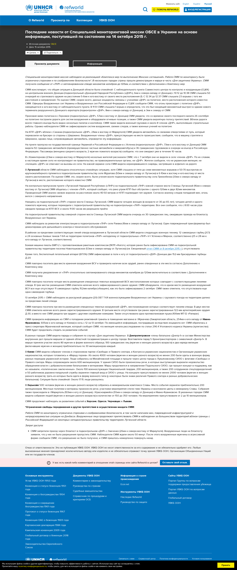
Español (196, 3)
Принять (226, 565)
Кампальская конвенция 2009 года (45, 530)
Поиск (145, 9)
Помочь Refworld (167, 9)
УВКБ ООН (174, 503)
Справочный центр (147, 558)
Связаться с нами (126, 558)
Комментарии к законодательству (92, 480)
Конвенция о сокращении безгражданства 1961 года (39, 504)
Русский (208, 3)
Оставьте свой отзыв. (174, 462)
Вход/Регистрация (199, 9)
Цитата (32, 52)
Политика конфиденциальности (174, 558)
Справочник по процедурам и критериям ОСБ (90, 497)
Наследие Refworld (131, 497)
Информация (94, 64)
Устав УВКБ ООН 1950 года (40, 480)
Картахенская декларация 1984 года (45, 525)
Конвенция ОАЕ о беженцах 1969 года (47, 520)
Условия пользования (202, 558)
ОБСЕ (53, 44)
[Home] (60, 8)
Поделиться (52, 52)
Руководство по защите (134, 502)
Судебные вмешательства (87, 491)
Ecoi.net (125, 484)
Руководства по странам (86, 486)
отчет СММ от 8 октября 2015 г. (164, 248)
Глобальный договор (180, 497)
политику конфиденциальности (32, 566)
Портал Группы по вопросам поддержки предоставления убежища (189, 482)
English (186, 3)
